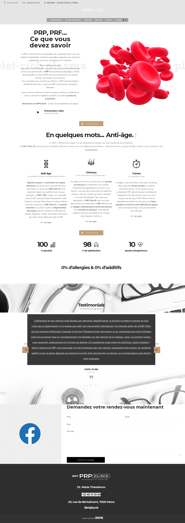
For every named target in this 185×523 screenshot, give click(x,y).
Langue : (119, 20)
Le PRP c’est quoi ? (73, 20)
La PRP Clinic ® (56, 20)
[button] (83, 369)
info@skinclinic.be (33, 3)
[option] (91, 346)
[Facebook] (30, 427)
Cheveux (98, 20)
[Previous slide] (25, 342)
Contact (108, 20)
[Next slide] (157, 342)
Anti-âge (88, 20)
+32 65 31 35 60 (12, 3)
